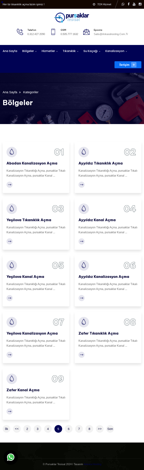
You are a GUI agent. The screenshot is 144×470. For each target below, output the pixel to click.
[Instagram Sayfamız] (140, 4)
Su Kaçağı (90, 51)
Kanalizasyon (114, 51)
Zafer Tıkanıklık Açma (98, 333)
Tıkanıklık (69, 51)
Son (110, 429)
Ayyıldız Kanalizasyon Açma (103, 276)
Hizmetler (48, 51)
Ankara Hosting (92, 464)
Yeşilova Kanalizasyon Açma (32, 333)
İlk (6, 429)
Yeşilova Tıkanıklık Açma (28, 220)
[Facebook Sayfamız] (128, 4)
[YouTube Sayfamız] (134, 4)
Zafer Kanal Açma (23, 390)
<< (17, 429)
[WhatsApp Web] (123, 4)
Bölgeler (28, 51)
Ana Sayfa (10, 51)
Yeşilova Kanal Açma (25, 276)
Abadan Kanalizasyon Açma (31, 163)
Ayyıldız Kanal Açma (97, 220)
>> (100, 429)
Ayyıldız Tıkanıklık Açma (100, 163)
